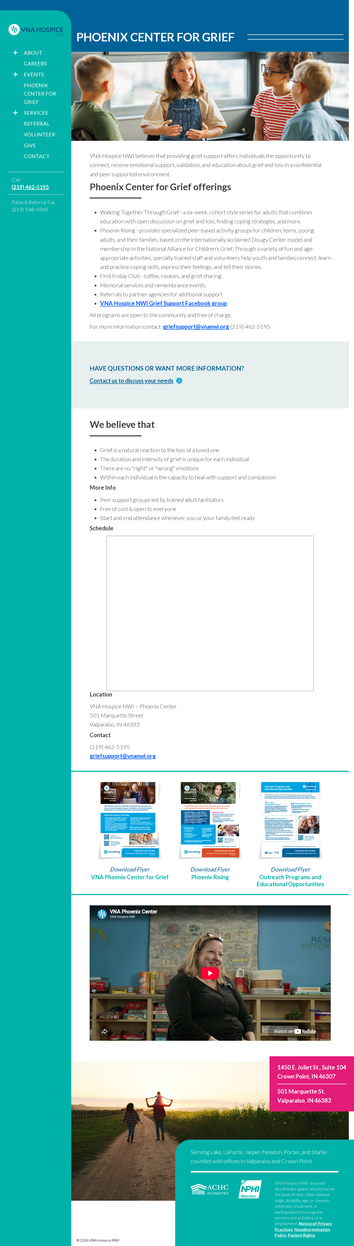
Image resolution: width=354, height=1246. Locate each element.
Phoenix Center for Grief (40, 93)
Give (30, 145)
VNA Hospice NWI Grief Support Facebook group (163, 303)
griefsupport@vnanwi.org (196, 326)
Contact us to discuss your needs (131, 380)
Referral (37, 123)
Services (36, 112)
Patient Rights (301, 1235)
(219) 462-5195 (30, 187)
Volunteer (39, 134)
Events (34, 74)
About (33, 52)
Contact (36, 156)
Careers (35, 63)
